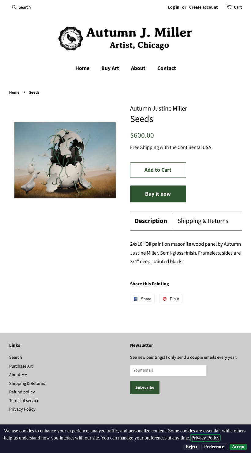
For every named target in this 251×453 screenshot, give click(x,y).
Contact (166, 68)
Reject (191, 446)
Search (15, 357)
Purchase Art (21, 366)
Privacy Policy (22, 409)
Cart (238, 7)
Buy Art (110, 68)
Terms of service (24, 400)
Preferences (214, 446)
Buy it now (158, 194)
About (138, 68)
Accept (238, 446)
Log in (173, 7)
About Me (18, 375)
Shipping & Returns (203, 221)
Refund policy (22, 392)
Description (151, 221)
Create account (203, 7)
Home (82, 68)
